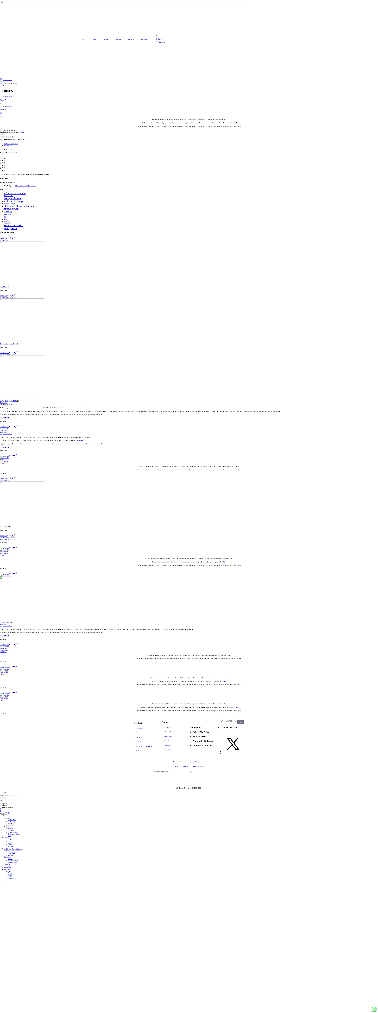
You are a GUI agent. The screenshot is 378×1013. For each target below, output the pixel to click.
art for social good (9, 203)
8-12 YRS (11, 855)
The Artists (167, 741)
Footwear (7, 864)
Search (2, 795)
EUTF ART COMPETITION (13, 850)
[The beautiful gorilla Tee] (189, 320)
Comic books (12, 830)
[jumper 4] (189, 458)
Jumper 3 (3, 648)
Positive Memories (13, 860)
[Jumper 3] (189, 646)
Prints (9, 836)
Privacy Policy (194, 762)
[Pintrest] (222, 753)
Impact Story (168, 736)
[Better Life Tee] (189, 598)
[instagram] (222, 733)
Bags (94, 39)
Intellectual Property (179, 762)
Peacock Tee (4, 527)
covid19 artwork (11, 209)
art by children (12, 198)
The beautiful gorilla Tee (8, 344)
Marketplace (7, 221)
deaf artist (8, 214)
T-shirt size (3, 403)
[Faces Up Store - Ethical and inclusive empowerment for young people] (5, 813)
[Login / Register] (157, 36)
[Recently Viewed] (5, 794)
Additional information (11, 144)
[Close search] (2, 802)
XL (2, 463)
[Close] (0, 188)
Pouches (10, 873)
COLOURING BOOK (11, 848)
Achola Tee (4, 430)
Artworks (83, 39)
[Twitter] (233, 751)
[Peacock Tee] (189, 503)
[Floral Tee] (189, 263)
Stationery (139, 751)
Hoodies (24, 186)
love (5, 219)
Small (10, 404)
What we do (167, 732)
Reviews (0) (8, 145)
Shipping (176, 766)
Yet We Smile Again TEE (8, 401)
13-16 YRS (11, 852)
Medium (6, 404)
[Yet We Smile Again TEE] (189, 377)
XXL (4, 463)
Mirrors (10, 859)
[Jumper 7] (1, 96)
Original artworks (13, 834)
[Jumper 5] (1, 106)
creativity (8, 211)
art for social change (13, 201)
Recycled (7, 869)
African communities (15, 193)
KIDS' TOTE (12, 820)
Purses (10, 823)
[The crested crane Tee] (189, 537)
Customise (117, 39)
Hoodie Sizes (4, 132)
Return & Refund (198, 766)
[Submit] (240, 722)
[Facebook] (222, 735)
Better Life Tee (5, 622)
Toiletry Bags (12, 878)
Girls (5, 217)
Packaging (186, 766)
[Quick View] (15, 239)
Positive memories (13, 225)
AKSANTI (11, 829)
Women (33, 186)
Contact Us (167, 750)
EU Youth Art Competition (144, 746)
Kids (9, 841)
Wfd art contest (12, 862)
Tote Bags (11, 825)
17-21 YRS (11, 853)
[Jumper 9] (189, 695)
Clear (22, 132)
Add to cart (4, 137)
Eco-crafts (131, 39)
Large (2, 404)
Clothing (105, 39)
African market (8, 196)
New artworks (12, 832)
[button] (4, 239)
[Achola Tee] (189, 428)
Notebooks (7, 867)
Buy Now (11, 137)
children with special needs (19, 205)
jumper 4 (3, 459)
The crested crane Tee (7, 539)
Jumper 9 (3, 697)
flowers (5, 216)
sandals (10, 876)
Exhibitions (139, 742)
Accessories (7, 818)
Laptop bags (12, 821)
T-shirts (10, 844)
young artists (10, 228)
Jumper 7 (3, 552)
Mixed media (7, 223)
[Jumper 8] (189, 669)
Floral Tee (3, 287)
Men (28, 186)
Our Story (144, 39)
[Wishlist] (2, 86)
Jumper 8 (3, 671)
